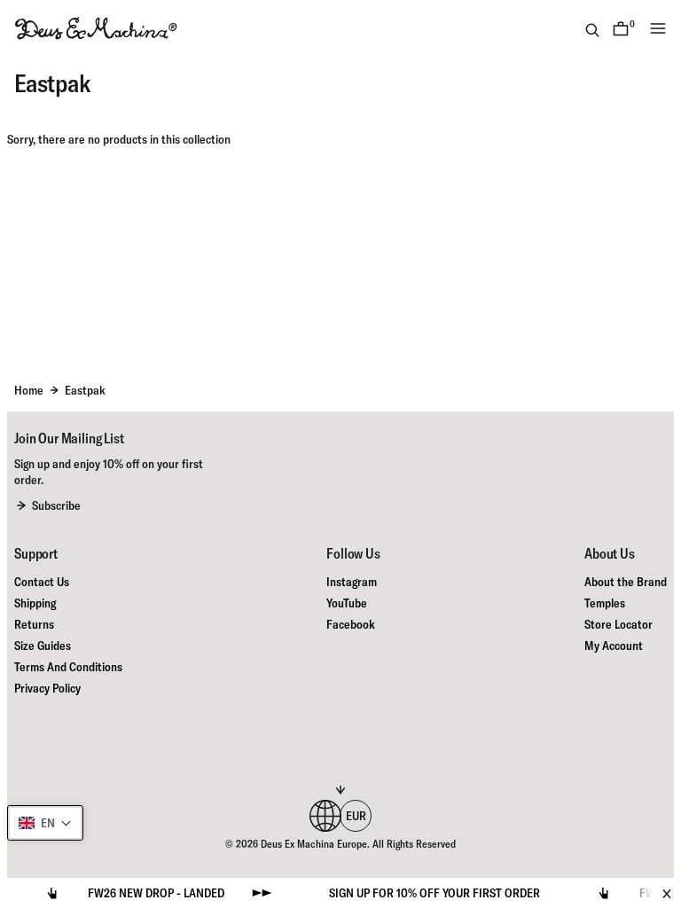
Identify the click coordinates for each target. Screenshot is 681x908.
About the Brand (625, 582)
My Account (613, 646)
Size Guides (42, 646)
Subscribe (56, 505)
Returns (34, 624)
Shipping (35, 603)
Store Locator (618, 624)
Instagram (351, 582)
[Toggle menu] (658, 28)
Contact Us (41, 582)
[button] (45, 823)
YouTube (346, 603)
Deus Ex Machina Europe (314, 843)
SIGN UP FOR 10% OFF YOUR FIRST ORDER (422, 893)
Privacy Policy (47, 688)
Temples (604, 603)
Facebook (350, 624)
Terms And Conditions (68, 667)
